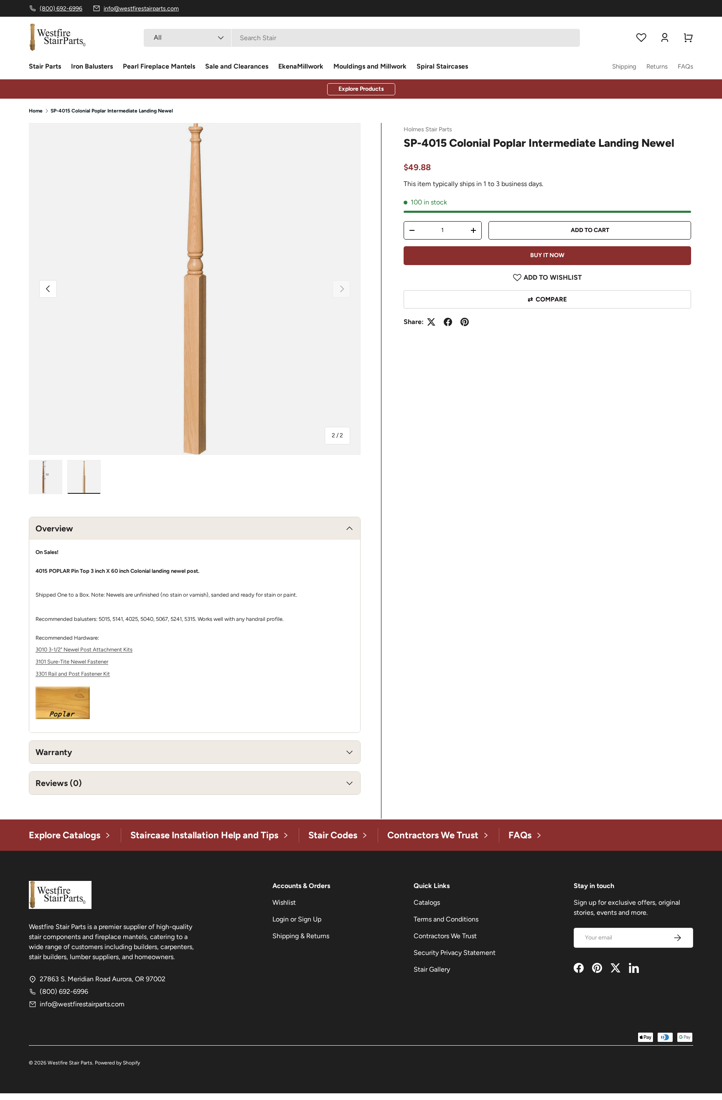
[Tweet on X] (431, 322)
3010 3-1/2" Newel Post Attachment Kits (84, 649)
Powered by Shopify (117, 1063)
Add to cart (590, 230)
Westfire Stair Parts (70, 1063)
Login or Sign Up (296, 919)
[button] (688, 37)
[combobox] (362, 38)
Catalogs (427, 902)
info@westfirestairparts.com (82, 1004)
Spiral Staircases (442, 66)
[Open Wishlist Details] (641, 37)
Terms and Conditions (446, 919)
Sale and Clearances (236, 66)
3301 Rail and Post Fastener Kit (73, 674)
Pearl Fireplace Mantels (159, 66)
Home (36, 111)
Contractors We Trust (445, 936)
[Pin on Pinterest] (464, 322)
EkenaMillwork (300, 66)
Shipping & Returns (300, 936)
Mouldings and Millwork (370, 66)
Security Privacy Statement (455, 953)
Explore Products (361, 88)
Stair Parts (45, 66)
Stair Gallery (432, 969)
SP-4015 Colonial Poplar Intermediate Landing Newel (112, 111)
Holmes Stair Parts (428, 129)
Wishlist (284, 902)
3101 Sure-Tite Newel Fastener (72, 661)
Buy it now (547, 255)
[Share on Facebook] (448, 322)
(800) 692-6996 (64, 991)
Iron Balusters (92, 66)
